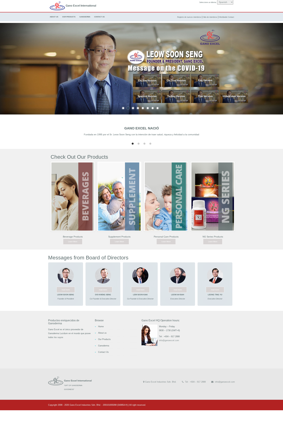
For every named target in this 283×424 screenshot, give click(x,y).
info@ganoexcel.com (169, 340)
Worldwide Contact (226, 17)
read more (66, 290)
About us (54, 17)
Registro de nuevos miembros (189, 17)
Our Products (68, 17)
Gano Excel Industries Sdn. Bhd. (160, 382)
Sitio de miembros (210, 17)
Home (101, 326)
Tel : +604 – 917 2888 (195, 382)
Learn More (72, 242)
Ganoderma (84, 17)
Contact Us (99, 17)
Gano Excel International (81, 5)
